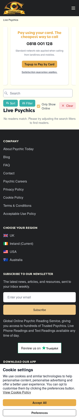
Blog (6, 157)
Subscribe (39, 310)
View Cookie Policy (17, 392)
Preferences (39, 413)
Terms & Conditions (17, 205)
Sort (12, 103)
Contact (8, 173)
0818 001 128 (39, 43)
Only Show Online (49, 106)
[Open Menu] (73, 8)
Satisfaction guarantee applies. (39, 72)
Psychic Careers (15, 181)
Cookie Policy (13, 197)
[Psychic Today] (14, 8)
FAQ (6, 165)
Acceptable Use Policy (19, 213)
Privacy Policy (13, 189)
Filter (29, 103)
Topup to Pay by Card (39, 64)
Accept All (39, 403)
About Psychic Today (18, 148)
